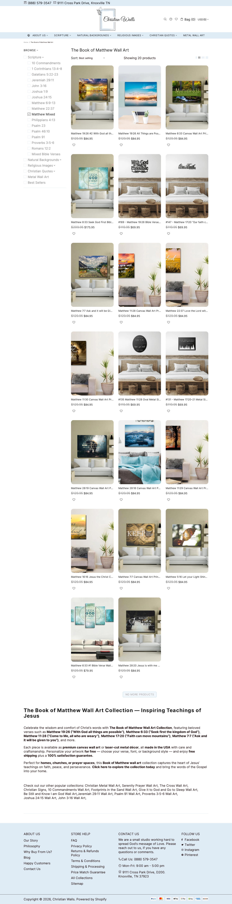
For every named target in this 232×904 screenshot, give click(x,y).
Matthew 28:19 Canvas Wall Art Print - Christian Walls (92, 488)
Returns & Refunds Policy (85, 853)
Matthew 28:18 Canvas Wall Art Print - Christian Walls (139, 488)
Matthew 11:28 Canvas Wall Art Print (139, 310)
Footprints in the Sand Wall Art (114, 790)
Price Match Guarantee (88, 872)
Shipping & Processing (87, 866)
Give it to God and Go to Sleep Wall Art (168, 790)
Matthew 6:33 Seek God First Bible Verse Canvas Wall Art (92, 222)
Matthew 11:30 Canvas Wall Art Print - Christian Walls (92, 399)
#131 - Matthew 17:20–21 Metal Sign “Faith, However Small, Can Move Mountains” (187, 399)
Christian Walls (116, 19)
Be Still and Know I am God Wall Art (50, 794)
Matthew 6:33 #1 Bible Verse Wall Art (92, 665)
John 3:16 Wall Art (71, 798)
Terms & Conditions (85, 861)
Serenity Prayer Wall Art (140, 786)
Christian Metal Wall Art (102, 786)
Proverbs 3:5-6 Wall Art (159, 794)
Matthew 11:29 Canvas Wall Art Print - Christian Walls (187, 488)
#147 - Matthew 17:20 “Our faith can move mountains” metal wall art (187, 222)
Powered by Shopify (91, 899)
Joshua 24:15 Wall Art (40, 798)
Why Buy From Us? (38, 852)
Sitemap (77, 884)
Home (26, 42)
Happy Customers (37, 863)
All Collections (81, 878)
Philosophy (32, 846)
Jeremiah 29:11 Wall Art (95, 794)
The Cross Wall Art (173, 786)
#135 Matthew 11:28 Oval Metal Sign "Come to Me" (139, 399)
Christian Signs (35, 790)
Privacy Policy (81, 846)
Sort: (74, 58)
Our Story (31, 840)
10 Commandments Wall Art (68, 790)
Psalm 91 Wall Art (127, 794)
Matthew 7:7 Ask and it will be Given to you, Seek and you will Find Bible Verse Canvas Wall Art (92, 310)
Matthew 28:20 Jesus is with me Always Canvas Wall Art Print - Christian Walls (139, 665)
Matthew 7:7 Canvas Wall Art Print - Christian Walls (139, 576)
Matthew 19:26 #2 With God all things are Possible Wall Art (92, 133)
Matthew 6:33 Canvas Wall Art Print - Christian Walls (187, 133)
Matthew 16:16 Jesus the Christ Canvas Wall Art (92, 576)
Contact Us (32, 869)
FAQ (74, 840)
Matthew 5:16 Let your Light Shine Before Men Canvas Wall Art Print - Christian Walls (187, 576)
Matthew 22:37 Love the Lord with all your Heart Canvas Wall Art (187, 310)
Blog (27, 857)
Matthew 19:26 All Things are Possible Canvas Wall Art (139, 133)
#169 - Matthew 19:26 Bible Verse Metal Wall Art (139, 222)
